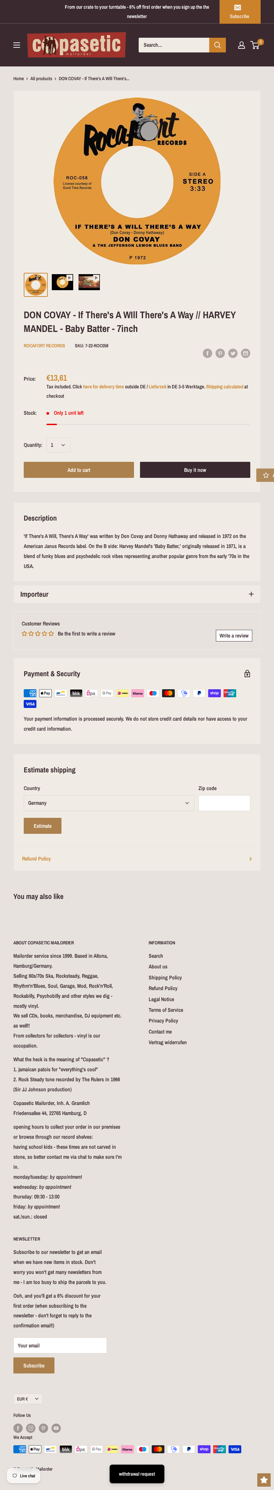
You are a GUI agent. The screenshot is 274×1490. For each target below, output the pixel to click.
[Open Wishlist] (264, 1480)
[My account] (241, 45)
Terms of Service (166, 1009)
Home (18, 78)
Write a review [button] (234, 635)
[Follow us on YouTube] (56, 1428)
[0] (255, 45)
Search (156, 955)
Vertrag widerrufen (168, 1042)
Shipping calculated (224, 386)
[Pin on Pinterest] (220, 353)
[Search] (217, 45)
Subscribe (239, 16)
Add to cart (78, 470)
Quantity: (33, 444)
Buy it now (195, 470)
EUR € (22, 1399)
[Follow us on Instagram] (30, 1428)
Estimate (42, 825)
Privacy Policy (163, 1020)
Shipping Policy (165, 977)
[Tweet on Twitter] (233, 353)
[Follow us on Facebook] (18, 1428)
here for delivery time (103, 386)
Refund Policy (36, 858)
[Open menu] (16, 45)
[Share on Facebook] (207, 353)
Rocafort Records (44, 346)
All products (41, 78)
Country (32, 788)
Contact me (160, 1031)
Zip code (207, 788)
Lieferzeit (157, 386)
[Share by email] (245, 353)
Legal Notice (161, 999)
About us (158, 966)
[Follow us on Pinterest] (43, 1428)
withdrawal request (137, 1473)
